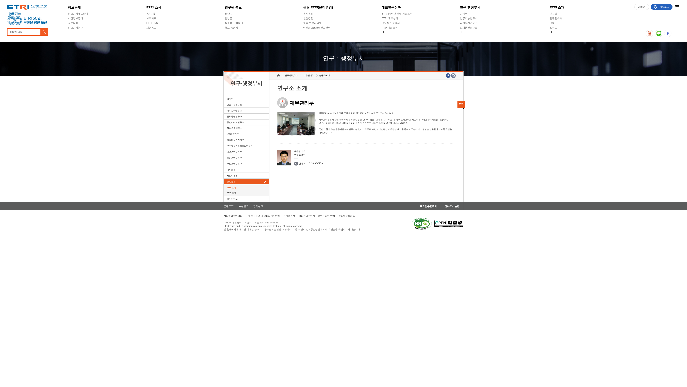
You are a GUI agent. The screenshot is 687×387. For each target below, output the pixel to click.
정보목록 (73, 23)
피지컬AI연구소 (468, 23)
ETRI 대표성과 (390, 18)
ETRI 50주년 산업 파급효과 (397, 13)
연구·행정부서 (470, 7)
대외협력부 (232, 199)
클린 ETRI (318, 7)
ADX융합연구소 (234, 128)
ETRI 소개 (557, 7)
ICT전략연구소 (234, 134)
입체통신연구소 (469, 27)
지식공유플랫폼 (390, 36)
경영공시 (73, 36)
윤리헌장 (308, 13)
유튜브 (649, 33)
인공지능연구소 (469, 18)
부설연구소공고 (346, 215)
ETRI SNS (152, 23)
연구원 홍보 (233, 7)
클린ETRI (229, 206)
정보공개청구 (75, 27)
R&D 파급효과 (390, 27)
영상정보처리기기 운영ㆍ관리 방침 (317, 215)
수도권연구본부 (234, 164)
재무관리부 (308, 75)
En (641, 7)
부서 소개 (231, 192)
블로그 (658, 33)
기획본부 (231, 169)
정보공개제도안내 (78, 13)
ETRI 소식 (153, 7)
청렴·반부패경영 (312, 23)
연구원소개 (556, 18)
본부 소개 (231, 188)
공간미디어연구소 (470, 36)
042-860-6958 (316, 163)
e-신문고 (244, 206)
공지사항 (151, 13)
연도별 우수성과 (391, 23)
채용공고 (151, 27)
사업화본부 (232, 175)
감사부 (463, 13)
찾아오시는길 (452, 206)
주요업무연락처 (428, 206)
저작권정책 (289, 215)
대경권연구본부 (234, 152)
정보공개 (74, 7)
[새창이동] (422, 224)
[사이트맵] (677, 6)
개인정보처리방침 (233, 215)
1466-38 (274, 222)
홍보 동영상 (231, 27)
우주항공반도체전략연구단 (240, 146)
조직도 (553, 27)
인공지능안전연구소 (236, 140)
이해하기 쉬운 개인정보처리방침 (263, 215)
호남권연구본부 (234, 158)
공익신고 (308, 36)
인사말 (553, 13)
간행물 (228, 18)
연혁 (552, 23)
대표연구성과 (391, 7)
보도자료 (151, 18)
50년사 (229, 13)
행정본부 (231, 181)
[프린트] (453, 75)
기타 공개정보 (557, 36)
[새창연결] (448, 75)
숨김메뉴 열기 (70, 32)
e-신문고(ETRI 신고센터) (317, 27)
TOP (461, 103)
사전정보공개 (75, 18)
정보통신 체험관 (234, 23)
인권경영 (308, 18)
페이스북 (667, 33)
